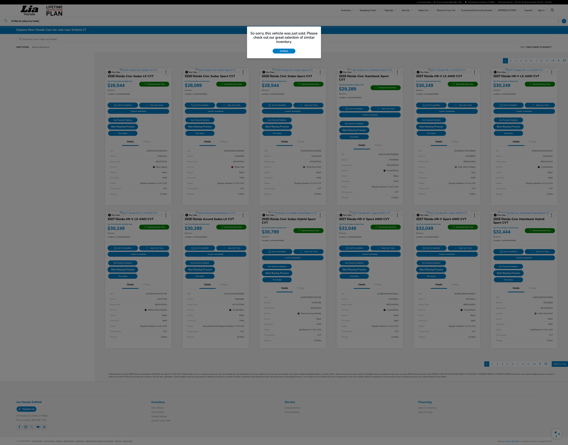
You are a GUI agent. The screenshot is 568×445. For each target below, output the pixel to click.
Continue (284, 51)
